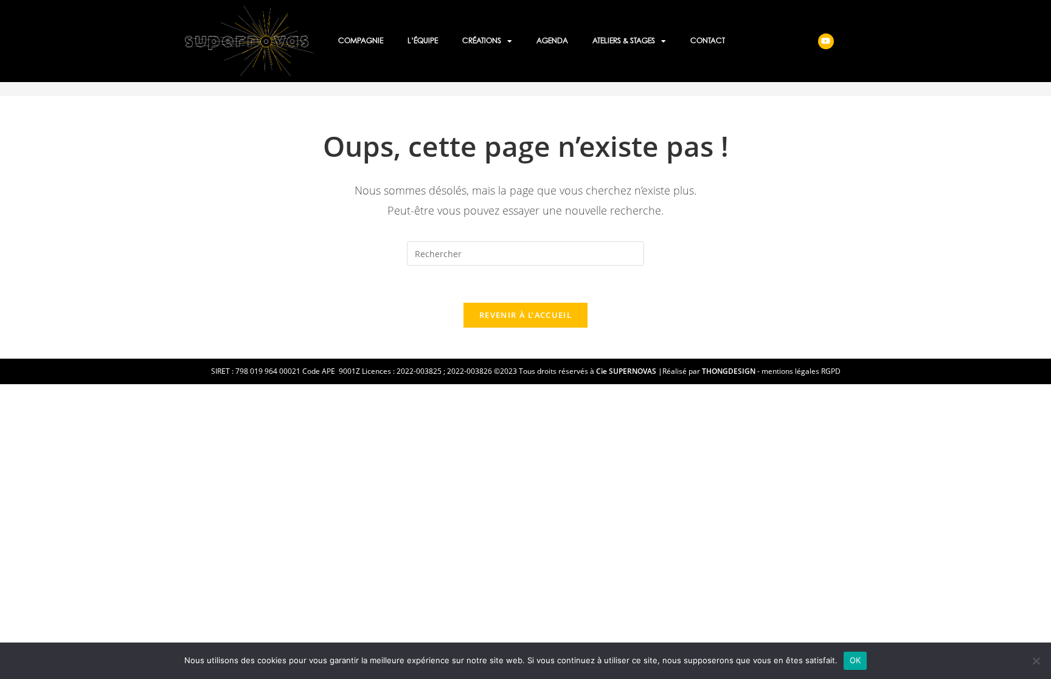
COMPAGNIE (360, 41)
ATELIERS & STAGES (623, 41)
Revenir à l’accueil (525, 314)
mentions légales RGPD (801, 371)
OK (855, 660)
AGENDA (552, 41)
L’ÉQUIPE (423, 41)
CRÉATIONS (481, 41)
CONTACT (707, 41)
